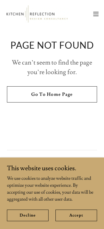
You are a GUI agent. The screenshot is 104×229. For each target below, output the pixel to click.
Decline (28, 215)
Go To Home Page (52, 94)
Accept (76, 215)
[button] (96, 14)
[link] (37, 13)
